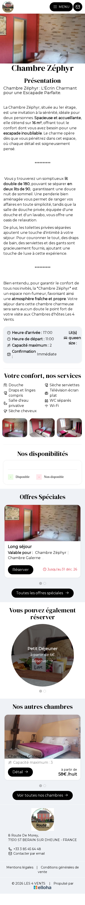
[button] (41, 583)
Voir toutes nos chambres (40, 795)
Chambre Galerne (26, 756)
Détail (17, 772)
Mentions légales (19, 867)
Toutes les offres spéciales (40, 593)
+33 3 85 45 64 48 (27, 849)
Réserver (20, 569)
